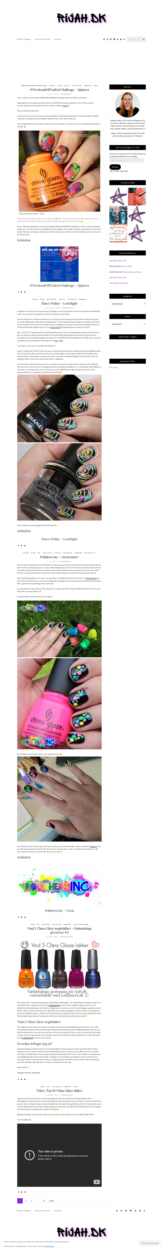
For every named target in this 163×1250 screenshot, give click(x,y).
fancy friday (52, 299)
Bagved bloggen (24, 39)
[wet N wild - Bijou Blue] (118, 215)
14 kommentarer (65, 561)
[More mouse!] (118, 197)
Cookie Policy (49, 1246)
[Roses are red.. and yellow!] (137, 233)
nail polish (77, 85)
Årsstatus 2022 (121, 277)
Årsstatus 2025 (121, 261)
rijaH (111, 261)
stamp (65, 106)
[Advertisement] (81, 61)
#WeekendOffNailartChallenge (34, 85)
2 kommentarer (68, 307)
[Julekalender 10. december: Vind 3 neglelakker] (118, 233)
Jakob (111, 283)
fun (39, 552)
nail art (67, 85)
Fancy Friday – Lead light (59, 303)
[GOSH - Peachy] (137, 197)
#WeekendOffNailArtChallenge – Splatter (59, 90)
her (56, 341)
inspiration (47, 552)
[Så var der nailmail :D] (137, 215)
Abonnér (115, 167)
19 (43, 1201)
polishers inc (90, 552)
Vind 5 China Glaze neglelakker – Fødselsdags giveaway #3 (59, 930)
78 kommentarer (66, 936)
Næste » (52, 1201)
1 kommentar (66, 94)
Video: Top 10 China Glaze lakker (59, 1091)
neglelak (87, 85)
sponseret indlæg (80, 924)
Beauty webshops (43, 39)
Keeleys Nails (55, 327)
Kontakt (58, 39)
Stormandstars (91, 578)
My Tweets (113, 367)
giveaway (46, 924)
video (75, 1086)
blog (60, 85)
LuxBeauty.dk (54, 1005)
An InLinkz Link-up (24, 240)
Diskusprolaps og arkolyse (131, 272)
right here (93, 846)
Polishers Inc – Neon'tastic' (59, 557)
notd (96, 85)
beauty (52, 85)
